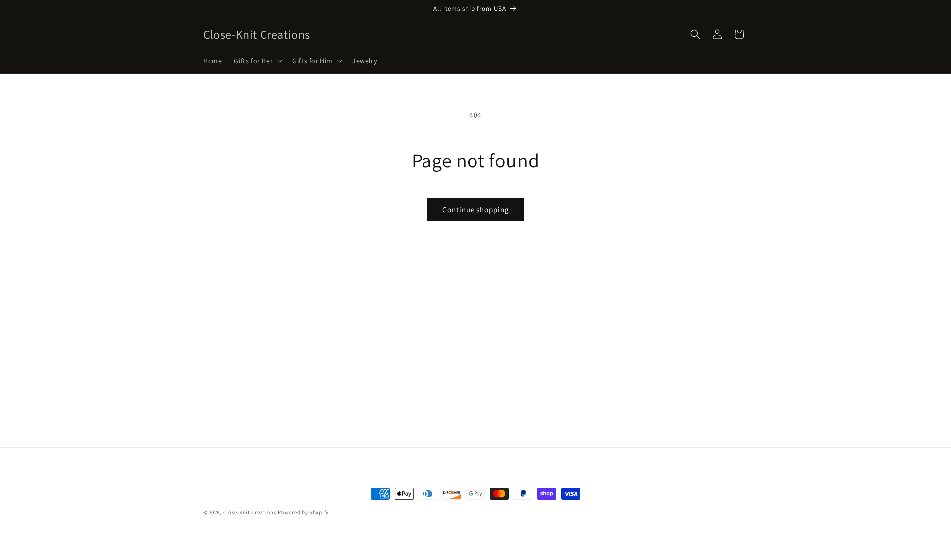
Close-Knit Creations (250, 512)
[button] (257, 61)
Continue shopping (475, 209)
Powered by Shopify (303, 512)
